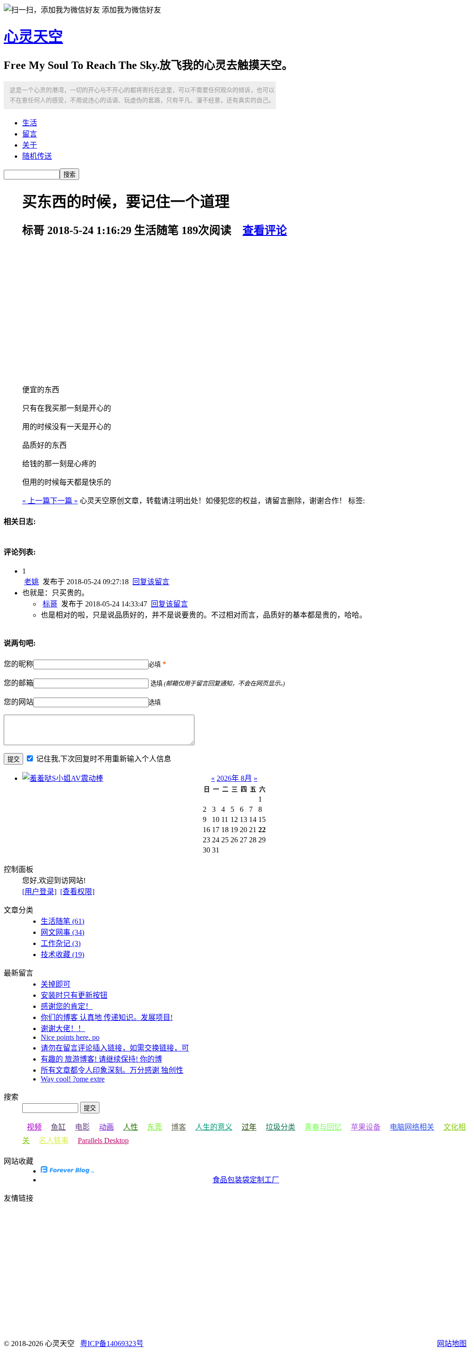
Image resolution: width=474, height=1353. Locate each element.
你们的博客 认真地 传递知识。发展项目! (107, 1017)
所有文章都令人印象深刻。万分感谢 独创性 (112, 1070)
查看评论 (265, 230)
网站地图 (452, 1343)
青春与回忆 (323, 1127)
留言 (29, 134)
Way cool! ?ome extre (73, 1079)
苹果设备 (365, 1127)
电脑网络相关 (412, 1127)
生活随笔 (62, 921)
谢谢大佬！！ (63, 1028)
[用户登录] (39, 892)
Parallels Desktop (103, 1140)
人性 (130, 1127)
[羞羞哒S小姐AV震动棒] (62, 778)
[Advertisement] (246, 311)
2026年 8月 (234, 778)
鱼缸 (58, 1127)
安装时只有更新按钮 (74, 995)
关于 (29, 145)
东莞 (154, 1127)
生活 (29, 123)
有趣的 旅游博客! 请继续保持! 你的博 (101, 1059)
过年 (249, 1127)
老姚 (31, 582)
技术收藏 (62, 954)
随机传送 (37, 156)
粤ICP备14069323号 (111, 1343)
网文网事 (62, 932)
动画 (106, 1127)
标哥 (50, 604)
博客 (178, 1127)
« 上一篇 (36, 501)
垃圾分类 (280, 1127)
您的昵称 (18, 664)
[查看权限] (77, 892)
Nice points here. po (70, 1037)
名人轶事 (54, 1140)
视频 (34, 1127)
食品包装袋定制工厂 (245, 1180)
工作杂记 (61, 943)
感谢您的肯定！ (67, 1006)
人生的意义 (213, 1127)
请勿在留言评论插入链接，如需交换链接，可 (115, 1048)
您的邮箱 (18, 683)
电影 (82, 1127)
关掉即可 (55, 984)
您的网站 (18, 702)
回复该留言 (150, 582)
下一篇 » (64, 501)
